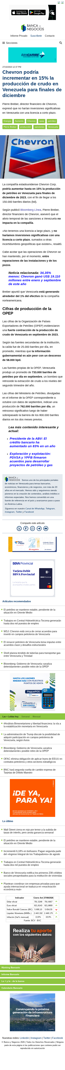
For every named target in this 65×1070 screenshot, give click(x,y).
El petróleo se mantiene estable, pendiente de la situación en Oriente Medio (29, 611)
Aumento (19, 121)
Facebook (29, 512)
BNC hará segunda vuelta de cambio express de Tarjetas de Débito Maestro (30, 771)
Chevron (31, 121)
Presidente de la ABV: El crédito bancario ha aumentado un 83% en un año (32, 442)
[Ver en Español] (62, 2)
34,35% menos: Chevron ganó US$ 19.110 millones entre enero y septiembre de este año (34, 278)
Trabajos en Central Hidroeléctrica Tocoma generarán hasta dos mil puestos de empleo (32, 622)
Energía (7, 121)
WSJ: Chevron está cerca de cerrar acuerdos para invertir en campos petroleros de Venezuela (30, 633)
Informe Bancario (10, 974)
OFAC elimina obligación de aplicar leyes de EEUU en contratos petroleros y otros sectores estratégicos (33, 760)
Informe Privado (18, 36)
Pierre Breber (10, 127)
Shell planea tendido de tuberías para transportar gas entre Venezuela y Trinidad (32, 654)
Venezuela (53, 127)
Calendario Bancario (12, 988)
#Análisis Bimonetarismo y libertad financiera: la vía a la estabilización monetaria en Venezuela (32, 725)
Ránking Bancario (11, 967)
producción (25, 127)
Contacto (50, 36)
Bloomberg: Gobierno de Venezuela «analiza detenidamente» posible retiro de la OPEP (28, 665)
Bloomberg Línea (30, 209)
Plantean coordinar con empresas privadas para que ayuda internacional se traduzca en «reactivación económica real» (32, 886)
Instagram (10, 512)
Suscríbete (36, 36)
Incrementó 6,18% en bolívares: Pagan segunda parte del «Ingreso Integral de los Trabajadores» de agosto (32, 852)
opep (41, 121)
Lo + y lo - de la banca (13, 981)
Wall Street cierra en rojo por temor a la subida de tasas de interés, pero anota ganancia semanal (30, 831)
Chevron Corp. (48, 184)
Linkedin (25, 1038)
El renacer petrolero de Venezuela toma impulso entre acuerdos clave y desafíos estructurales (32, 643)
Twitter (19, 512)
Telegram (50, 508)
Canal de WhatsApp (34, 508)
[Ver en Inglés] (59, 2)
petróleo (52, 121)
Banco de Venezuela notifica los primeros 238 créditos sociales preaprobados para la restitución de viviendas (33, 874)
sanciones (39, 127)
